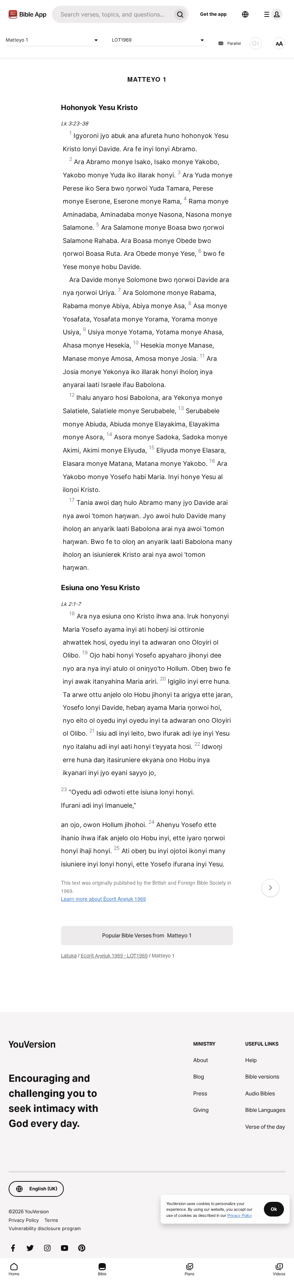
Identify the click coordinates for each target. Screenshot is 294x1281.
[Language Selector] (245, 14)
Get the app (213, 14)
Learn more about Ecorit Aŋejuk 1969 (103, 898)
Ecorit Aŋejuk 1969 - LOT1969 (114, 955)
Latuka (69, 955)
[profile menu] (271, 14)
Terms (51, 1220)
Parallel (234, 43)
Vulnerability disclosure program (45, 1228)
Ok (274, 1209)
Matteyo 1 (17, 40)
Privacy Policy (24, 1220)
